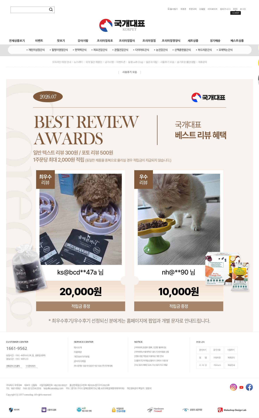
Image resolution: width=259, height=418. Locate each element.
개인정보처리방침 (82, 357)
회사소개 (78, 348)
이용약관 (78, 352)
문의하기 (202, 350)
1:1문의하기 (31, 366)
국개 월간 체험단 (93, 62)
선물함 (202, 9)
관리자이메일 (80, 361)
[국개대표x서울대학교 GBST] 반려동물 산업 (151, 352)
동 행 (202, 358)
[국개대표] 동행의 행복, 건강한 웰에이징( (150, 347)
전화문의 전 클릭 (13, 366)
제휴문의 (202, 62)
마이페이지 (212, 9)
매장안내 (231, 365)
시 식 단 (203, 365)
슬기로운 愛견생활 (186, 62)
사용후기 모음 (167, 62)
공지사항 (109, 62)
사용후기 (231, 350)
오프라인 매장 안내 (61, 62)
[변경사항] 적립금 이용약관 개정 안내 (148, 356)
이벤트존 (120, 62)
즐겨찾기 (174, 9)
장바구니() (225, 9)
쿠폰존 (183, 9)
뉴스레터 (78, 62)
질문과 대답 (152, 62)
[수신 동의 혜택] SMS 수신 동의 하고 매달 (150, 365)
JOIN (235, 9)
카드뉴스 (217, 365)
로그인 (243, 9)
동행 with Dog (135, 62)
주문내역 (193, 9)
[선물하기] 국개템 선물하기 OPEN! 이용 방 (151, 361)
